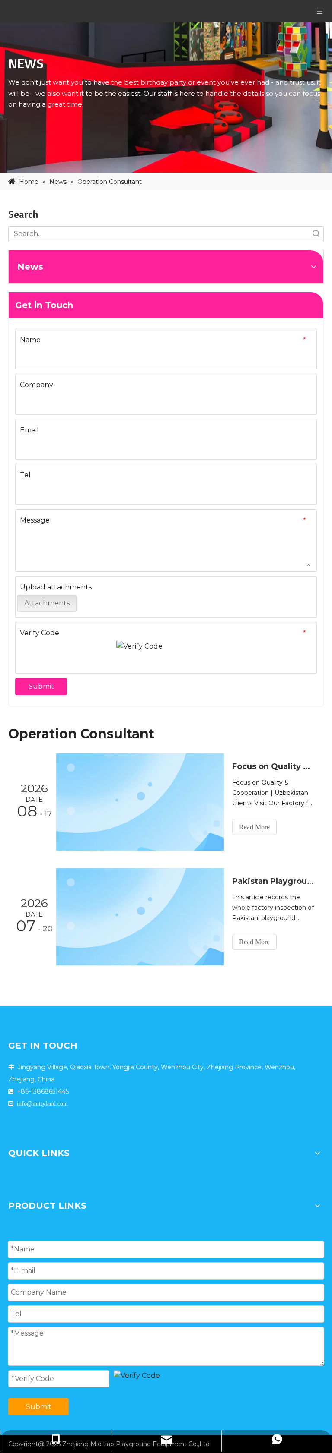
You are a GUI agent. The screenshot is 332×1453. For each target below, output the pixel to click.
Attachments (47, 603)
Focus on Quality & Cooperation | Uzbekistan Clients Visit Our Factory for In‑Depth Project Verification (273, 766)
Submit (41, 686)
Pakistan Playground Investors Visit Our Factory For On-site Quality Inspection (273, 881)
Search (316, 234)
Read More (254, 827)
